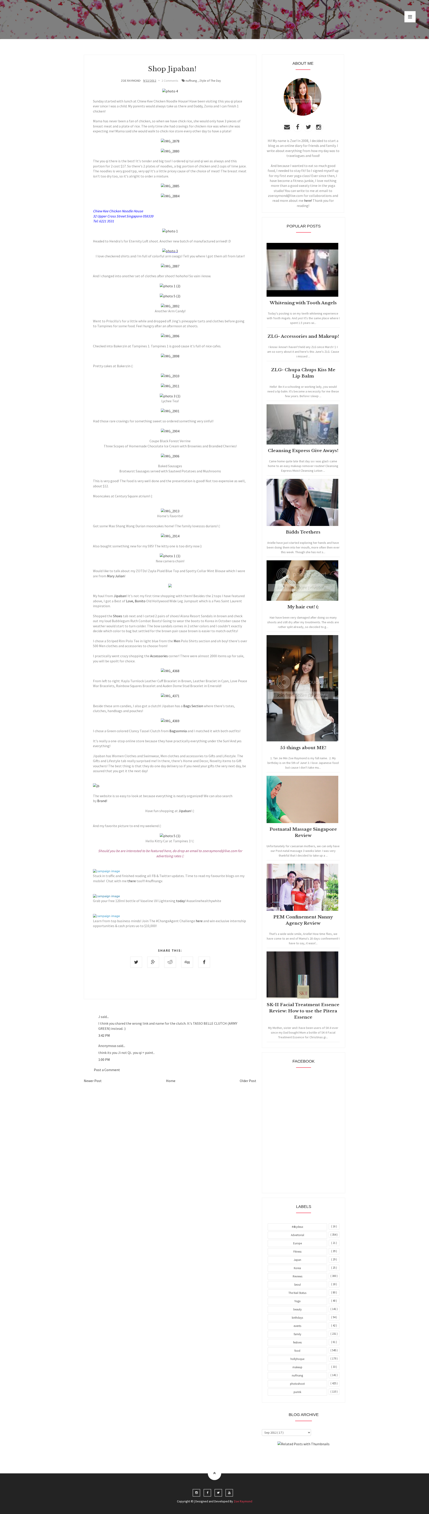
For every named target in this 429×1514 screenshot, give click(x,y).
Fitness (297, 1251)
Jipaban (120, 596)
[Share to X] (136, 962)
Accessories (159, 656)
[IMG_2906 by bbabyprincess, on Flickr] (170, 456)
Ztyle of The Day (210, 81)
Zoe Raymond (243, 1501)
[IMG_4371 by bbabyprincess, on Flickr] (170, 696)
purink (297, 1392)
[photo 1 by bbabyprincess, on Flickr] (170, 231)
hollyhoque (297, 1359)
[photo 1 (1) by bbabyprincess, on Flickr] (170, 556)
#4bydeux (297, 1227)
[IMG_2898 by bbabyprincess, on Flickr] (170, 356)
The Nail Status (297, 1293)
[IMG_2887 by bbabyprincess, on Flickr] (170, 266)
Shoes (117, 616)
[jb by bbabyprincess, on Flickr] (96, 786)
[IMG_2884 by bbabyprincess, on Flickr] (170, 196)
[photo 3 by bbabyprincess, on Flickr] (170, 251)
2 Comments (170, 81)
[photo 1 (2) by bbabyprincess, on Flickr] (170, 286)
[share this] (106, 871)
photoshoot (297, 1384)
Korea (297, 1268)
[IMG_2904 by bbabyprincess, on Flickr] (170, 431)
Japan (297, 1260)
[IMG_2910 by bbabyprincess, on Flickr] (170, 376)
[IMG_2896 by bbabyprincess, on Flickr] (170, 336)
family (297, 1334)
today (180, 901)
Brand (101, 801)
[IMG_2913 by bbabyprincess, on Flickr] (170, 511)
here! (308, 200)
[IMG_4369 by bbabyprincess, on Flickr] (170, 721)
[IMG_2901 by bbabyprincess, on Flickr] (170, 411)
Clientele (314, 1456)
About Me (293, 1456)
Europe (297, 1243)
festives (297, 1342)
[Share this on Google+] (153, 962)
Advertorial (297, 1235)
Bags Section (193, 706)
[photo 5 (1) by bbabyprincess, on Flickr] (170, 836)
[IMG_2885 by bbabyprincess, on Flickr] (170, 186)
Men (176, 641)
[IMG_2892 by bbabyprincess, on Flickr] (170, 306)
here (199, 921)
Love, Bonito (135, 601)
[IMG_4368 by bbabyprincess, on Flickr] (170, 671)
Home (170, 1080)
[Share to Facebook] (204, 962)
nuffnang (191, 81)
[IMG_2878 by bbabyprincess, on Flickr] (170, 141)
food (297, 1351)
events (297, 1326)
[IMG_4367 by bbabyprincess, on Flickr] (170, 586)
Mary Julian (115, 576)
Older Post (248, 1080)
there (131, 881)
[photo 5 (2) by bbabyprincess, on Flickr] (170, 296)
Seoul (297, 1285)
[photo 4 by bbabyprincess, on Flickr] (170, 91)
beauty (297, 1309)
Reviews (297, 1276)
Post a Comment (107, 1070)
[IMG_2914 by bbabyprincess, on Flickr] (170, 536)
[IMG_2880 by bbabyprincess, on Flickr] (170, 151)
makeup (297, 1367)
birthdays (297, 1318)
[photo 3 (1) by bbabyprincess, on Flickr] (170, 396)
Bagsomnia (178, 731)
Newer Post (93, 1080)
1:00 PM (104, 1059)
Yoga (297, 1301)
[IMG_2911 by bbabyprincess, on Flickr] (170, 386)
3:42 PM (104, 1035)
